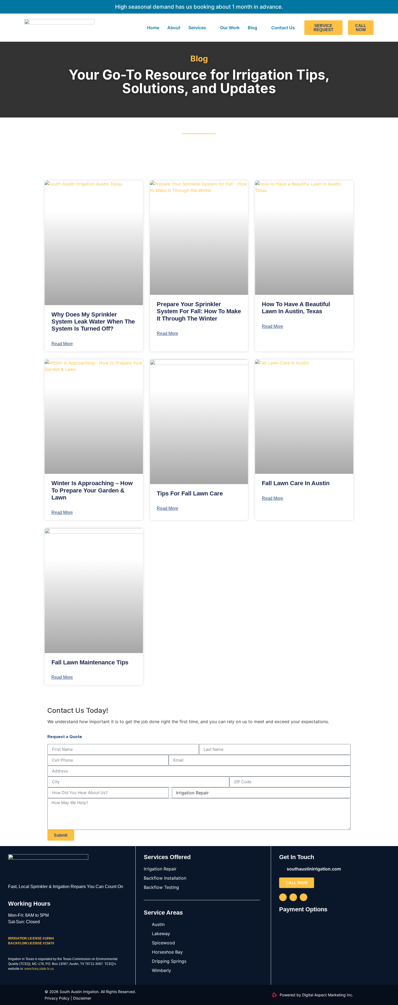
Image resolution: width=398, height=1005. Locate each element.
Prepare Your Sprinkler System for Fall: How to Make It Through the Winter (199, 311)
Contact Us (283, 27)
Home (153, 27)
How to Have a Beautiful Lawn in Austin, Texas (296, 308)
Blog (252, 27)
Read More (62, 344)
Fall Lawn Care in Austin (296, 483)
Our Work (230, 27)
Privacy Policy (57, 998)
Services (197, 27)
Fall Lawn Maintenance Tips (89, 662)
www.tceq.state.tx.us (39, 969)
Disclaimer (82, 998)
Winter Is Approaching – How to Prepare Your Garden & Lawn (92, 490)
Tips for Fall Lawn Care (190, 493)
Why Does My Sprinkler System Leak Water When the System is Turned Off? (93, 321)
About (173, 27)
